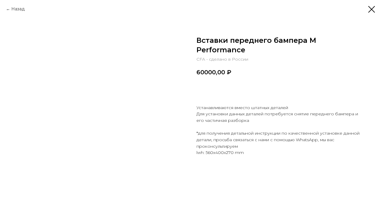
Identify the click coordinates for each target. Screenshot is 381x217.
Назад (18, 9)
